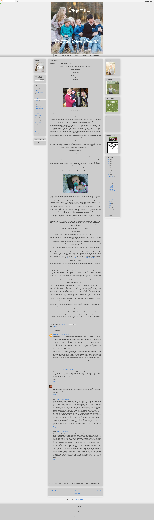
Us (35, 124)
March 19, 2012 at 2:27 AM (63, 386)
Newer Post (52, 490)
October (111, 180)
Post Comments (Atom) (78, 499)
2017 (109, 163)
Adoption (37, 88)
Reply (54, 365)
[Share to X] (72, 324)
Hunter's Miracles (39, 103)
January (111, 212)
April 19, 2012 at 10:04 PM (63, 399)
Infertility (55, 326)
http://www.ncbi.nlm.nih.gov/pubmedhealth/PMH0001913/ (80, 257)
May (110, 205)
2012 (109, 172)
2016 (109, 165)
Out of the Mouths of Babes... (111, 195)
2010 (109, 215)
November (111, 178)
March (110, 209)
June (110, 203)
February (111, 211)
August (110, 183)
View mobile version (75, 493)
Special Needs (38, 122)
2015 (109, 167)
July (110, 201)
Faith (36, 90)
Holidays (37, 98)
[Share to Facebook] (73, 324)
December (111, 176)
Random (37, 117)
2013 (109, 170)
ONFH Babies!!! (94, 55)
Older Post (98, 490)
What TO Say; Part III (112, 198)
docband (37, 131)
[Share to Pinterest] (75, 324)
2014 (109, 169)
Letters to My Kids (39, 108)
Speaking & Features (81, 55)
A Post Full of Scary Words (111, 186)
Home (56, 55)
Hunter (36, 100)
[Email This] (69, 324)
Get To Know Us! (66, 55)
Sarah (54, 386)
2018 (109, 161)
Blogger (85, 516)
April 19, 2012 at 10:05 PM (63, 431)
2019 (109, 159)
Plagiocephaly (38, 115)
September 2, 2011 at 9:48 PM (67, 369)
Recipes (37, 120)
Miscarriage (37, 110)
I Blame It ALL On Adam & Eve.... (112, 191)
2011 (109, 174)
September (111, 182)
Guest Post (37, 96)
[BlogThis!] (70, 324)
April (110, 207)
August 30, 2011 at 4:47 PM (64, 334)
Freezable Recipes (39, 92)
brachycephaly (38, 129)
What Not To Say (38, 126)
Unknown (55, 334)
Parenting (37, 113)
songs (36, 133)
